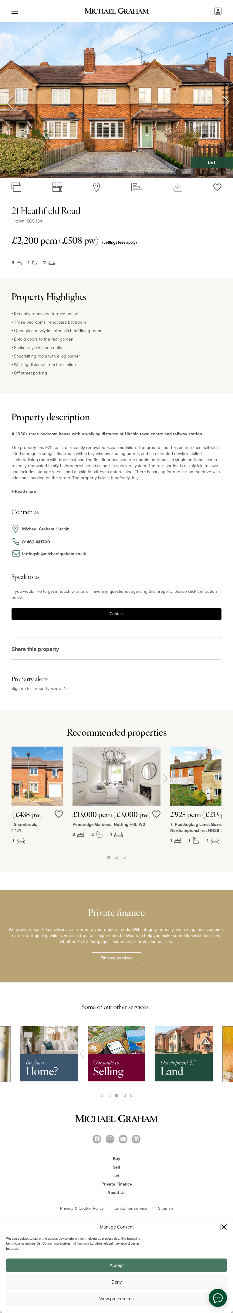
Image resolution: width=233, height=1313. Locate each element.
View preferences (116, 1298)
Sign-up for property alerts (37, 689)
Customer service (130, 1209)
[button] (224, 1227)
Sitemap (165, 1209)
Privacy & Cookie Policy (82, 1209)
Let (116, 1176)
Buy (116, 1159)
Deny (116, 1282)
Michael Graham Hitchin (45, 529)
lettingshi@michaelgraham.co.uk (54, 554)
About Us (116, 1192)
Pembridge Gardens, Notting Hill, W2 (109, 825)
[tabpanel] (116, 800)
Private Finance (116, 1184)
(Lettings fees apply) (119, 242)
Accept (116, 1265)
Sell (116, 1167)
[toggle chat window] (218, 1298)
